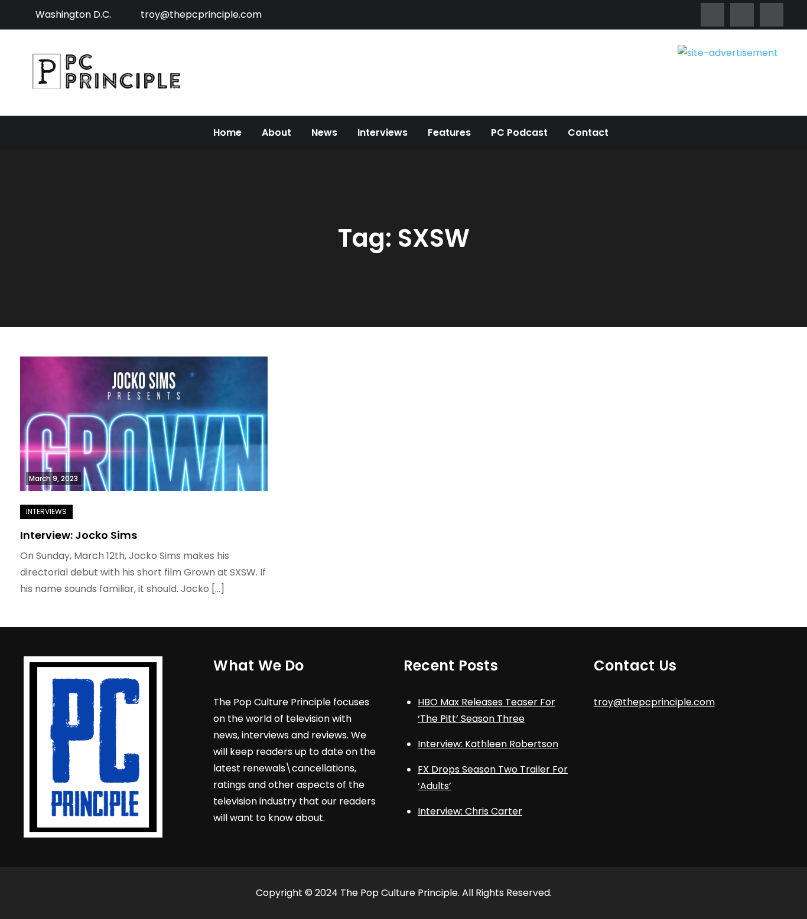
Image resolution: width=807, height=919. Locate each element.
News (324, 132)
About (276, 132)
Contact (588, 132)
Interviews (382, 132)
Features (449, 132)
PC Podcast (519, 132)
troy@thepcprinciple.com (201, 14)
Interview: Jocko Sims (78, 535)
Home (227, 132)
